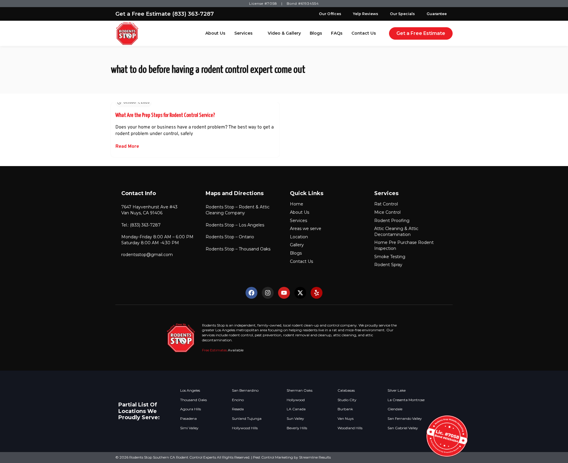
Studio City (347, 400)
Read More (127, 146)
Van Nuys (346, 419)
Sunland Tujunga (247, 419)
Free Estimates (214, 350)
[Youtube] (284, 293)
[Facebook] (251, 293)
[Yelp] (316, 293)
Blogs (316, 33)
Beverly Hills (297, 428)
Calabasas (346, 390)
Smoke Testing (389, 256)
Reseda (238, 409)
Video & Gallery (284, 33)
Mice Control (387, 212)
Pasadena (188, 419)
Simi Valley (189, 428)
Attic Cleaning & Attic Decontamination (396, 231)
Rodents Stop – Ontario (230, 236)
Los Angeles (190, 390)
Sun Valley (295, 419)
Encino (238, 400)
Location (299, 236)
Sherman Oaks (299, 390)
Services (243, 33)
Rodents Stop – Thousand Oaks (238, 249)
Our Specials (402, 14)
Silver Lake (397, 390)
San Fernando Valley (405, 419)
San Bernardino (245, 390)
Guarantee (437, 14)
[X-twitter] (300, 293)
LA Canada (296, 409)
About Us (215, 33)
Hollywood (296, 400)
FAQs (337, 33)
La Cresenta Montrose (406, 400)
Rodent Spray (388, 264)
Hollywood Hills (245, 428)
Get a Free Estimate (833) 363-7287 (164, 14)
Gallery (297, 244)
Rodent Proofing (391, 220)
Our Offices (330, 14)
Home (296, 204)
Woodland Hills (350, 428)
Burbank (345, 409)
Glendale (395, 409)
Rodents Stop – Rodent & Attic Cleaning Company (238, 210)
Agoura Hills (190, 409)
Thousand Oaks (193, 400)
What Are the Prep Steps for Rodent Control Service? (165, 115)
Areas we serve (305, 228)
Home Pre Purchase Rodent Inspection (404, 245)
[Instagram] (268, 293)
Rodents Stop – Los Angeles (235, 225)
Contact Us (363, 33)
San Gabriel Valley (403, 428)
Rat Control (386, 204)
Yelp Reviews (365, 14)
